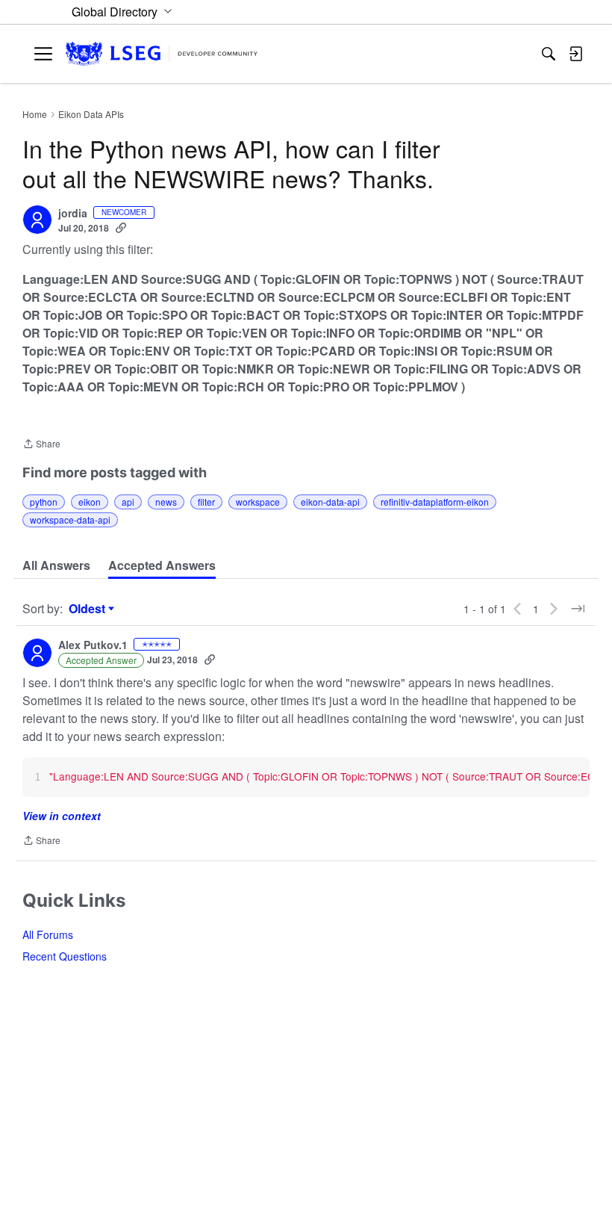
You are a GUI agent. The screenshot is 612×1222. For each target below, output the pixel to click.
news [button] (166, 501)
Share (41, 445)
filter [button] (206, 501)
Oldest (89, 609)
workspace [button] (258, 501)
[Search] (548, 53)
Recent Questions (64, 956)
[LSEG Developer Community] (161, 54)
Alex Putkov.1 (93, 645)
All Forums (47, 934)
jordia (72, 213)
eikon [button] (89, 501)
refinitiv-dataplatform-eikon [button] (435, 501)
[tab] (56, 565)
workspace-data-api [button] (70, 519)
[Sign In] (575, 53)
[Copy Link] (121, 228)
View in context (61, 815)
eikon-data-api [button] (330, 501)
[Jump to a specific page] (578, 609)
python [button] (43, 501)
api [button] (128, 501)
